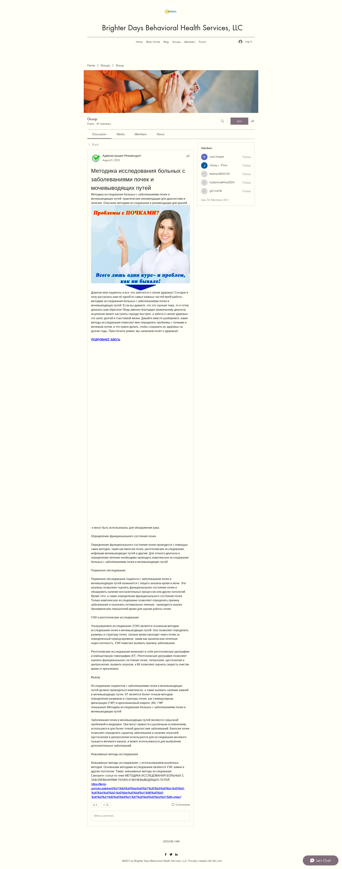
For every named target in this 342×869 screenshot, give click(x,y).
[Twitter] (171, 854)
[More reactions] (105, 805)
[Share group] (252, 121)
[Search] (222, 121)
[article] (140, 488)
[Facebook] (165, 854)
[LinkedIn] (176, 854)
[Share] (188, 156)
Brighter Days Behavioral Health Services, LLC (172, 27)
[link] (99, 134)
